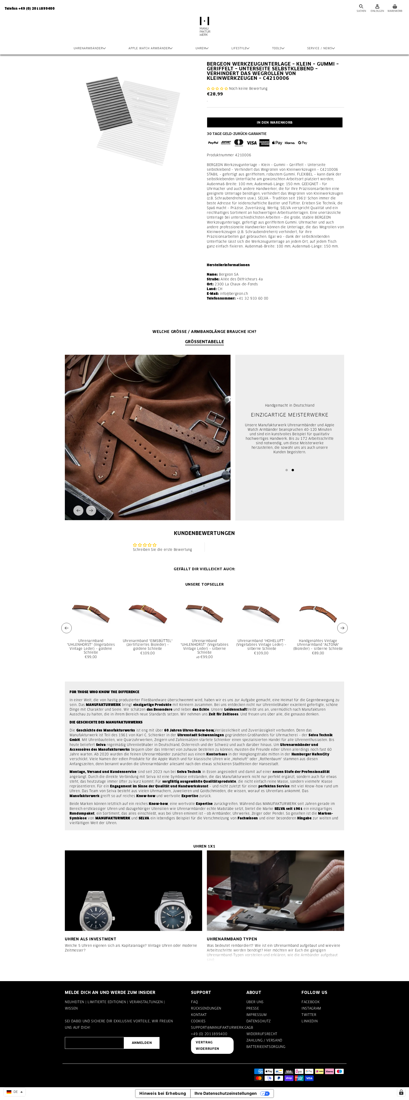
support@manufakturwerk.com (221, 1027)
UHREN (201, 48)
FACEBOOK (311, 1002)
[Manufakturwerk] (204, 31)
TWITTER (309, 1015)
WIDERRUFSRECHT (261, 1034)
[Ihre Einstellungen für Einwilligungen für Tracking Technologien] (401, 1092)
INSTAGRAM (311, 1008)
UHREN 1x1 (204, 846)
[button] (217, 88)
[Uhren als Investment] (133, 890)
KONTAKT (199, 1015)
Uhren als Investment (90, 939)
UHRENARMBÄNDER (88, 48)
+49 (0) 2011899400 (209, 1034)
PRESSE (252, 1008)
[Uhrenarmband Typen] (275, 890)
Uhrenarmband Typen (232, 939)
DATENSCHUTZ (258, 1021)
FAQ (194, 1002)
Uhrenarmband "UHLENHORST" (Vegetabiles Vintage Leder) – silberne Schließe (205, 646)
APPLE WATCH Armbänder (149, 48)
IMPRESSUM (256, 1015)
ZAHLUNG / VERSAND (264, 1040)
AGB (249, 1027)
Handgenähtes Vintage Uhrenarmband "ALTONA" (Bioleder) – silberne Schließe (318, 644)
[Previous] (78, 510)
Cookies (198, 1021)
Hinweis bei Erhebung (162, 1093)
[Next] (91, 510)
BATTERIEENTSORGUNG (265, 1047)
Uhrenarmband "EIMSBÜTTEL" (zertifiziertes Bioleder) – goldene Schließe (148, 644)
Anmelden (142, 1043)
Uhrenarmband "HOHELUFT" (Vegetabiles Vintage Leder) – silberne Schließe (261, 644)
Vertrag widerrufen (207, 1045)
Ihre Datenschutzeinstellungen (226, 1093)
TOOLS (276, 48)
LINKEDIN (310, 1021)
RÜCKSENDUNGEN (206, 1008)
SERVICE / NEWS (319, 48)
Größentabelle (204, 341)
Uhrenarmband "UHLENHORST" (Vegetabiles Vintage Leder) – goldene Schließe (91, 646)
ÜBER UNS (255, 1002)
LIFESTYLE (239, 48)
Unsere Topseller (204, 584)
